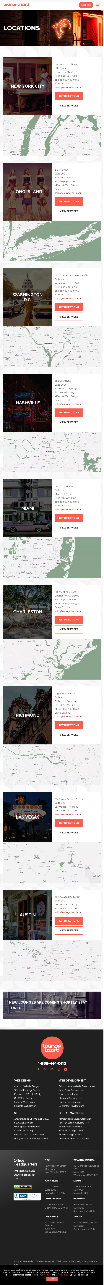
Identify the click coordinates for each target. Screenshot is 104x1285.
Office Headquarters (26, 1162)
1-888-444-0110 (51, 1063)
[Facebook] (37, 1068)
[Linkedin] (51, 1068)
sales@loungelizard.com (67, 87)
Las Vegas (51, 1216)
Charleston (53, 1198)
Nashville (51, 1180)
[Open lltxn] (96, 5)
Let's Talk (84, 5)
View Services (68, 105)
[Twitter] (44, 1068)
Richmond (78, 1198)
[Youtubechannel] (64, 1068)
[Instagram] (57, 1068)
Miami (76, 1180)
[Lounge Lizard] (16, 5)
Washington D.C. (82, 1159)
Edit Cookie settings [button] (79, 1275)
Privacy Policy (45, 1275)
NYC (47, 1159)
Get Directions (68, 96)
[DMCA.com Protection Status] (23, 1188)
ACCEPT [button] (51, 1279)
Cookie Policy (62, 1275)
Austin (76, 1216)
